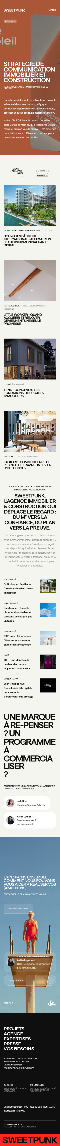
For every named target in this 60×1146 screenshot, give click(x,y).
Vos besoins (19, 1049)
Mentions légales (13, 1065)
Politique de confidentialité (19, 1068)
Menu (52, 10)
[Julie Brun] (27, 803)
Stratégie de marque (34, 306)
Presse (12, 1044)
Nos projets (10, 21)
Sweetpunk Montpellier (16, 1061)
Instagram (9, 1111)
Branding (9, 309)
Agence (13, 1034)
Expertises (17, 1039)
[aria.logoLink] (14, 10)
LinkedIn (20, 1111)
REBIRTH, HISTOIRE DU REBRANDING (20, 1058)
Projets (14, 1029)
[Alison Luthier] (30, 820)
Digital (47, 231)
